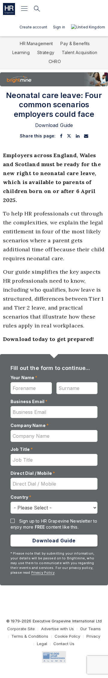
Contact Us (63, 643)
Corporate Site (21, 628)
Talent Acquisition (80, 52)
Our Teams (90, 628)
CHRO (55, 61)
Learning (21, 52)
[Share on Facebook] (61, 136)
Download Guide (54, 541)
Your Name (24, 377)
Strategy (45, 52)
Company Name (29, 425)
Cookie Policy (67, 636)
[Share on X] (69, 136)
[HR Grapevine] (9, 9)
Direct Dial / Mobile (32, 473)
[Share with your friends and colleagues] (86, 136)
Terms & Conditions (29, 636)
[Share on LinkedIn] (78, 136)
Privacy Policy (43, 572)
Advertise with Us (57, 628)
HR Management (36, 43)
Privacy (93, 636)
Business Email (28, 401)
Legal (42, 643)
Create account (33, 27)
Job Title (21, 449)
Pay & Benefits (75, 43)
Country (20, 497)
